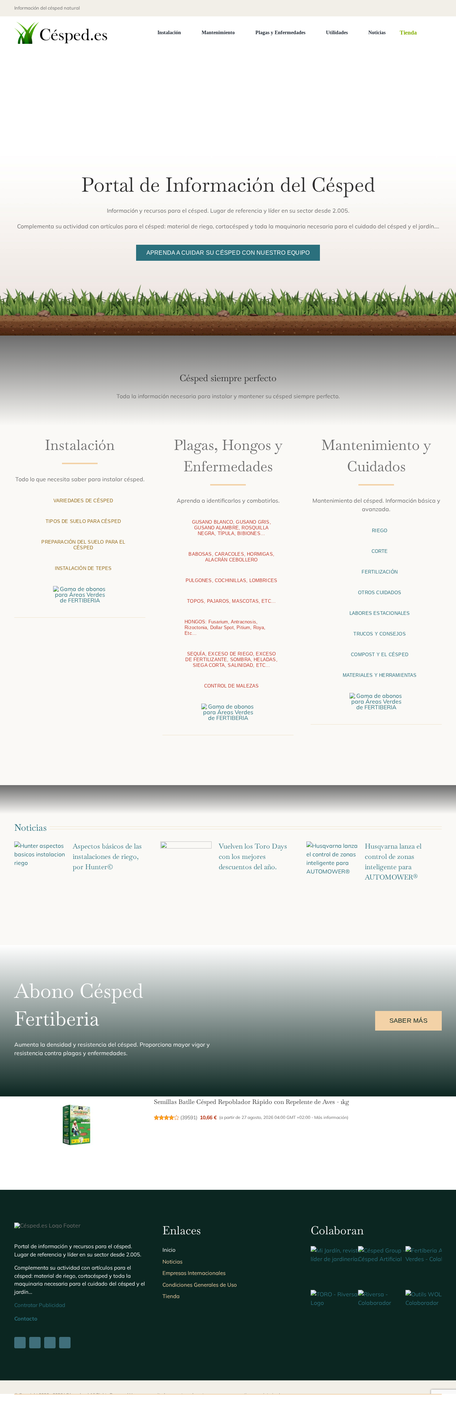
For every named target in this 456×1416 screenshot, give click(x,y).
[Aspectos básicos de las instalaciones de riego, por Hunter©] (40, 862)
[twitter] (417, 8)
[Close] (444, 1404)
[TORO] (341, 1294)
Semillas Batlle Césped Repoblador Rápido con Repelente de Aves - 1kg (251, 1102)
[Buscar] (439, 33)
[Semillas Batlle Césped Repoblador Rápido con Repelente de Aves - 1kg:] (76, 1125)
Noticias (30, 827)
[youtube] (439, 8)
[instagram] (428, 8)
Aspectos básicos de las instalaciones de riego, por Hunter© (107, 856)
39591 (189, 1117)
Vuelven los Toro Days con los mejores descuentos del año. (253, 856)
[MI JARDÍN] (341, 1250)
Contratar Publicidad (39, 1305)
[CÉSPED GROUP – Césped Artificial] (388, 1250)
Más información (330, 1117)
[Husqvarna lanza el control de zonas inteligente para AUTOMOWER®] (332, 862)
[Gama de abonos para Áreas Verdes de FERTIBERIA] (80, 588)
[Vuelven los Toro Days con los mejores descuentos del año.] (186, 862)
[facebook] (405, 8)
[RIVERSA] (388, 1294)
